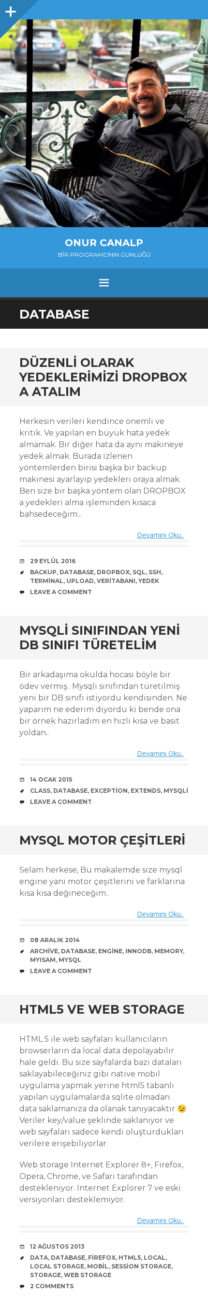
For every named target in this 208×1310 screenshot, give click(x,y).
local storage (57, 1266)
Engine (110, 951)
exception (109, 790)
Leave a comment (61, 592)
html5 (130, 1257)
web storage (87, 1275)
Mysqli (175, 790)
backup (43, 572)
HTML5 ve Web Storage (102, 1009)
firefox (102, 1257)
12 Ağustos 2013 (57, 1246)
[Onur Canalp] (104, 123)
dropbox (113, 572)
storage (45, 1275)
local (154, 1257)
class (40, 790)
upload (80, 580)
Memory (168, 951)
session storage (141, 1266)
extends (146, 790)
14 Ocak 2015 (51, 779)
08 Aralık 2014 (55, 940)
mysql (70, 959)
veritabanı (116, 580)
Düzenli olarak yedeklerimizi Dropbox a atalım (103, 377)
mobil (97, 1266)
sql (139, 572)
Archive (44, 951)
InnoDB (138, 951)
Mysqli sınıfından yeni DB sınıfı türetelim (99, 637)
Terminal (46, 580)
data (39, 1257)
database (76, 572)
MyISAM (43, 959)
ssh (155, 572)
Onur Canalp (104, 242)
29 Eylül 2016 (52, 561)
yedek (148, 580)
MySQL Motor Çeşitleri (102, 840)
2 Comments (52, 1286)
